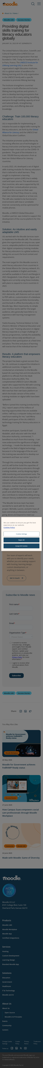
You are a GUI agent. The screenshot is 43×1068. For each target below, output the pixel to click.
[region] (21, 534)
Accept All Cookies (21, 546)
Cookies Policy (9, 527)
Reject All (21, 540)
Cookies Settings (21, 534)
